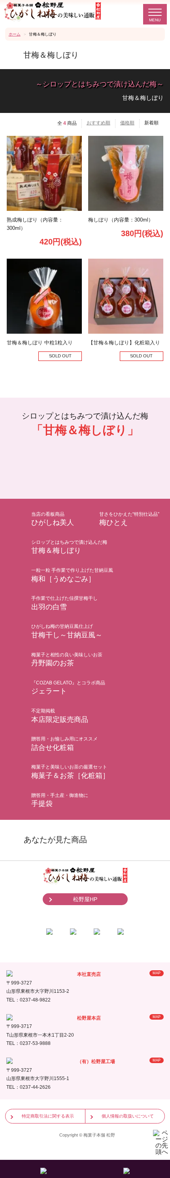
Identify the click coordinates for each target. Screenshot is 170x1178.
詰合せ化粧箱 (64, 744)
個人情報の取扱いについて (128, 1116)
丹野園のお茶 (66, 659)
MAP (157, 973)
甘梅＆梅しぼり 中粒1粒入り (40, 343)
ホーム (15, 34)
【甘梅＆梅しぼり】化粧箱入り (124, 343)
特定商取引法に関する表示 (48, 1116)
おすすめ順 (98, 123)
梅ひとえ (129, 519)
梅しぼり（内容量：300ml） (120, 220)
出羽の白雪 (64, 603)
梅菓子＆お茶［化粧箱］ (70, 772)
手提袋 (59, 800)
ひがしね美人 (52, 519)
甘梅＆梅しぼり (69, 547)
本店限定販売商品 (59, 715)
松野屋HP (85, 899)
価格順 (127, 123)
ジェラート (68, 687)
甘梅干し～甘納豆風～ (66, 631)
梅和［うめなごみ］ (72, 575)
